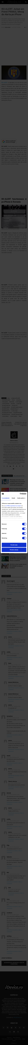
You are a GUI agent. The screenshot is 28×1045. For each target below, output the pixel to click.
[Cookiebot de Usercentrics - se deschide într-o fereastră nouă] (20, 494)
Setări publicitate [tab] (21, 498)
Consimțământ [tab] (5, 498)
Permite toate (14, 545)
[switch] (24, 529)
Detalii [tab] (13, 498)
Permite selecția (14, 549)
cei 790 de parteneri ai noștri (13, 505)
